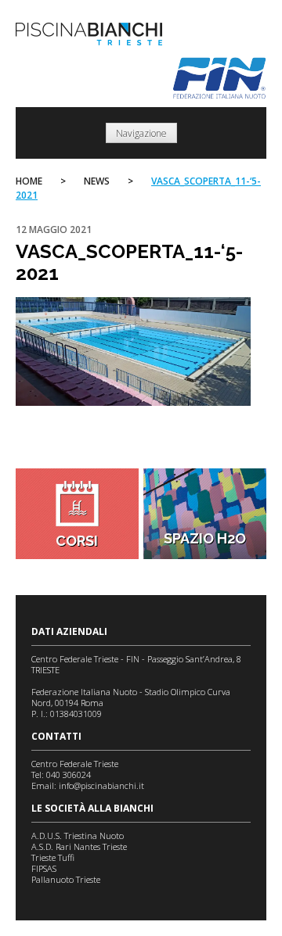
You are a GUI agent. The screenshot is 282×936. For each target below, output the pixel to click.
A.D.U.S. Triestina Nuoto (77, 835)
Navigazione (141, 133)
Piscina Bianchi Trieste (89, 34)
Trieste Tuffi (52, 857)
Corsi (77, 541)
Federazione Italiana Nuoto (219, 78)
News (97, 181)
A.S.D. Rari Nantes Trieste (79, 846)
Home (29, 181)
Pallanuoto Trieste (65, 879)
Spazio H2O (205, 538)
